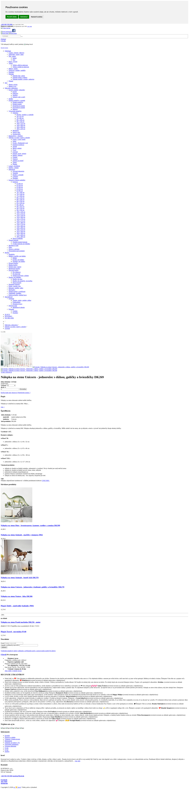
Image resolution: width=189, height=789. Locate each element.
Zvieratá (7, 328)
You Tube (4, 781)
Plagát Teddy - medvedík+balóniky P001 (17, 606)
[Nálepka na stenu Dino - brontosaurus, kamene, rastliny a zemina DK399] (16, 521)
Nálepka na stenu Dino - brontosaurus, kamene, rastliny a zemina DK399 (30, 525)
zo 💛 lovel (17, 787)
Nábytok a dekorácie (11, 325)
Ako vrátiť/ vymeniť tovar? (13, 671)
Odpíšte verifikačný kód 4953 (10, 645)
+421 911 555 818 (6, 776)
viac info (77, 761)
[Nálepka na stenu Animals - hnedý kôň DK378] (16, 574)
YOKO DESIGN (6, 372)
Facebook (4, 780)
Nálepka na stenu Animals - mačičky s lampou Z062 (22, 535)
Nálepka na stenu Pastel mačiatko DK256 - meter (20, 622)
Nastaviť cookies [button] (36, 17)
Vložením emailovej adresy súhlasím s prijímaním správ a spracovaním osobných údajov (28, 651)
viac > (3, 407)
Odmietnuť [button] (24, 17)
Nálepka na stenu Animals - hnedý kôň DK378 (19, 578)
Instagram (4, 783)
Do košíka (23, 389)
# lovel (3, 654)
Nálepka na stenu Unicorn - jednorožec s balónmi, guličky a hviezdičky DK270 (32, 587)
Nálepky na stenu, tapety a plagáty (15, 327)
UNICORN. (46, 480)
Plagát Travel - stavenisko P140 (13, 632)
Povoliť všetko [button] (12, 17)
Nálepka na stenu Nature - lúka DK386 (16, 596)
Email (2, 643)
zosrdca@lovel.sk (18, 776)
